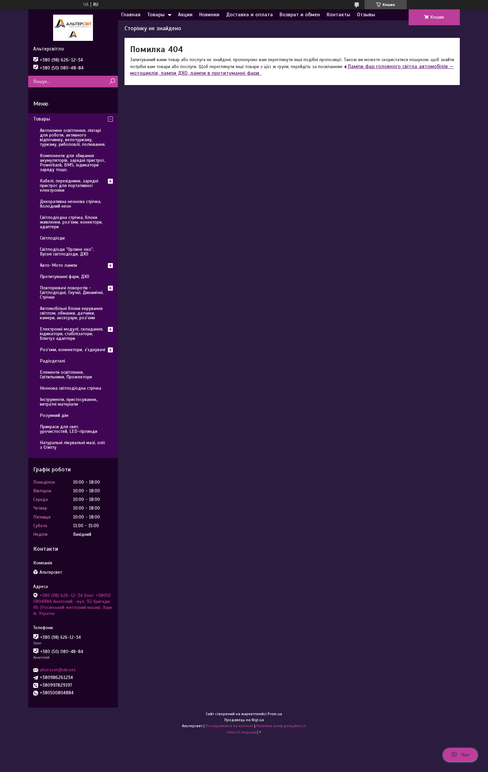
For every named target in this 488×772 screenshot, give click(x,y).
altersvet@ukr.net (58, 670)
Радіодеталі (52, 361)
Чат (465, 754)
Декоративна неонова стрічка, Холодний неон (70, 204)
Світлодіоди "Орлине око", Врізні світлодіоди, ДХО (67, 251)
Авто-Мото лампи (58, 265)
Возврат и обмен (300, 14)
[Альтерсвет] (73, 27)
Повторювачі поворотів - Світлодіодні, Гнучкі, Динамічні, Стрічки (72, 292)
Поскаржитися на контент (229, 726)
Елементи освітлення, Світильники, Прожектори (66, 374)
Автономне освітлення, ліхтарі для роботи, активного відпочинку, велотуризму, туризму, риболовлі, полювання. (73, 137)
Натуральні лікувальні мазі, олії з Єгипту (72, 445)
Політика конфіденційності (281, 726)
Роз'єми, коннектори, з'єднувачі (72, 349)
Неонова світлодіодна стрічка (70, 388)
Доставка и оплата (249, 14)
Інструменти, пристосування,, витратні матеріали (69, 402)
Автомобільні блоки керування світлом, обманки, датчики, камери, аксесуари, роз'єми (71, 313)
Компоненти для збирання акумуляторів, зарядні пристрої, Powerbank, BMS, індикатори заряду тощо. (72, 162)
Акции (185, 14)
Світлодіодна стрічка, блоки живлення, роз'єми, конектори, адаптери (71, 222)
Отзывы (366, 14)
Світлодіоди (52, 238)
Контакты (338, 14)
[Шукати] (112, 81)
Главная (130, 14)
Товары (156, 14)
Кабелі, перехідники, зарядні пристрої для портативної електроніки (69, 185)
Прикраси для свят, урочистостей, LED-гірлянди (68, 429)
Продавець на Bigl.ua (244, 720)
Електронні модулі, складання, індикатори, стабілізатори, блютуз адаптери (71, 333)
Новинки (209, 14)
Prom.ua (275, 714)
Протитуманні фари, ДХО (64, 276)
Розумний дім (54, 415)
